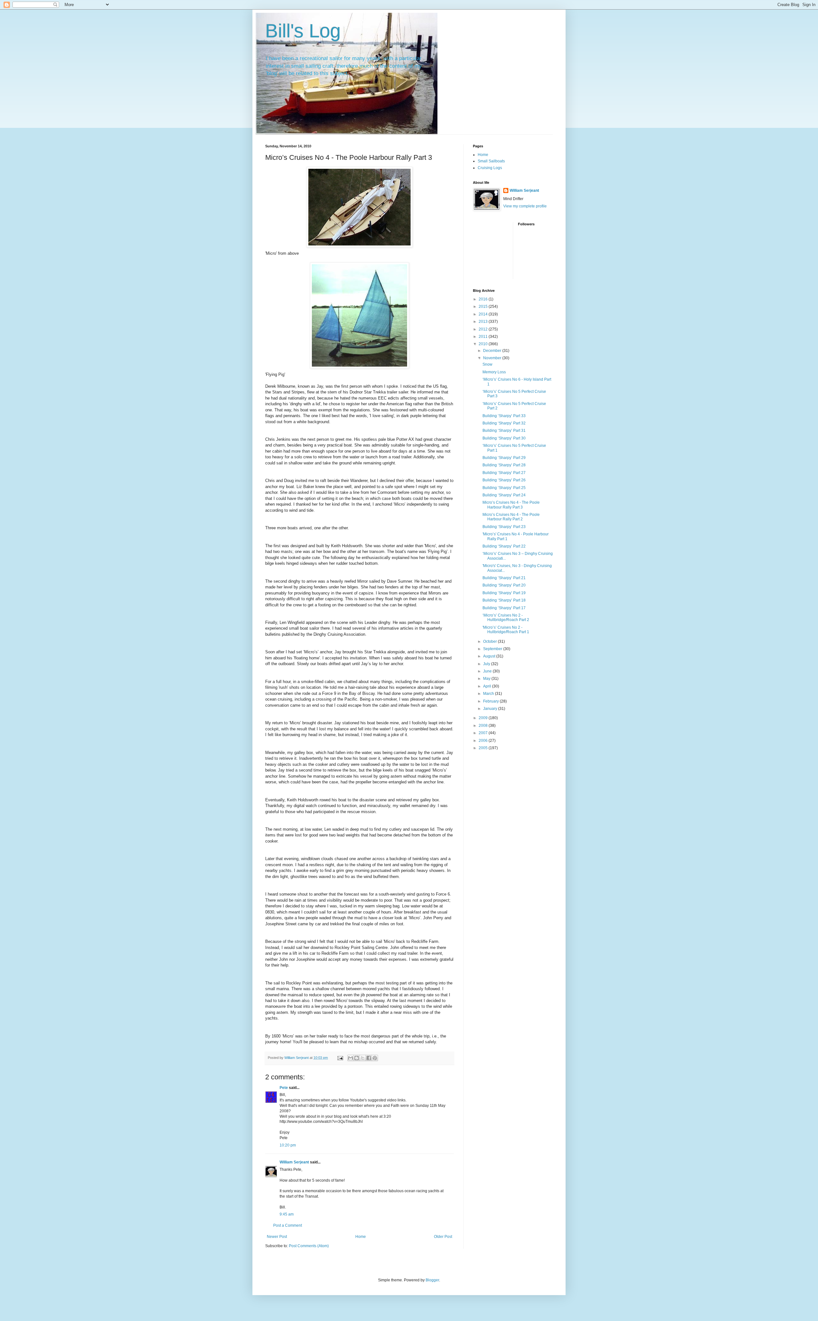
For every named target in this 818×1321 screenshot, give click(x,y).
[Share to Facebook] (369, 1058)
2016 (484, 299)
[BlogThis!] (356, 1058)
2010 (484, 344)
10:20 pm (288, 1145)
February (491, 701)
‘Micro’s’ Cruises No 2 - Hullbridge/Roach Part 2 (505, 617)
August (489, 656)
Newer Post (277, 1236)
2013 (484, 321)
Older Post (443, 1236)
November (492, 358)
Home (360, 1236)
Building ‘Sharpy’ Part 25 (504, 488)
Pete (284, 1087)
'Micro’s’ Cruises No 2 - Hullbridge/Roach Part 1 (505, 629)
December (492, 350)
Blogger (432, 1280)
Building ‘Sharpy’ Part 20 (504, 585)
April (487, 686)
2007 (484, 733)
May (487, 678)
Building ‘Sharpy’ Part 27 (504, 472)
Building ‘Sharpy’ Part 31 (504, 430)
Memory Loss (494, 372)
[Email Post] (340, 1058)
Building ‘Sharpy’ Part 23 (504, 527)
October (490, 641)
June (488, 671)
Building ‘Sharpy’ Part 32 (504, 423)
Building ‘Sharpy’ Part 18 (504, 600)
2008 (484, 725)
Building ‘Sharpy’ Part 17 (504, 608)
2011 (484, 336)
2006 (484, 740)
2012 (484, 329)
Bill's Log (303, 31)
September (493, 649)
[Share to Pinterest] (375, 1058)
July (487, 664)
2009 (484, 718)
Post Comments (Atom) (309, 1246)
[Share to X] (362, 1058)
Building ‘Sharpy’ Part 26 (504, 480)
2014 (484, 314)
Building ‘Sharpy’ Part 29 (504, 457)
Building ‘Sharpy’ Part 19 (504, 593)
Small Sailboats (491, 161)
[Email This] (350, 1058)
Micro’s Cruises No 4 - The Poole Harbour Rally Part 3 (511, 504)
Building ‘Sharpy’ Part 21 (504, 578)
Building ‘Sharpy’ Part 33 (504, 416)
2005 (484, 748)
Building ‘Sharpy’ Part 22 (504, 546)
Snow (487, 364)
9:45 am (287, 1214)
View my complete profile (525, 206)
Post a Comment (287, 1225)
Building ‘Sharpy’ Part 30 (504, 438)
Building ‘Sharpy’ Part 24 (504, 495)
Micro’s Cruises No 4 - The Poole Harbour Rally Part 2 (511, 516)
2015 (484, 306)
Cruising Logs (490, 168)
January (490, 708)
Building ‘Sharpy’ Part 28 (504, 465)
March (489, 693)
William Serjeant (294, 1162)
